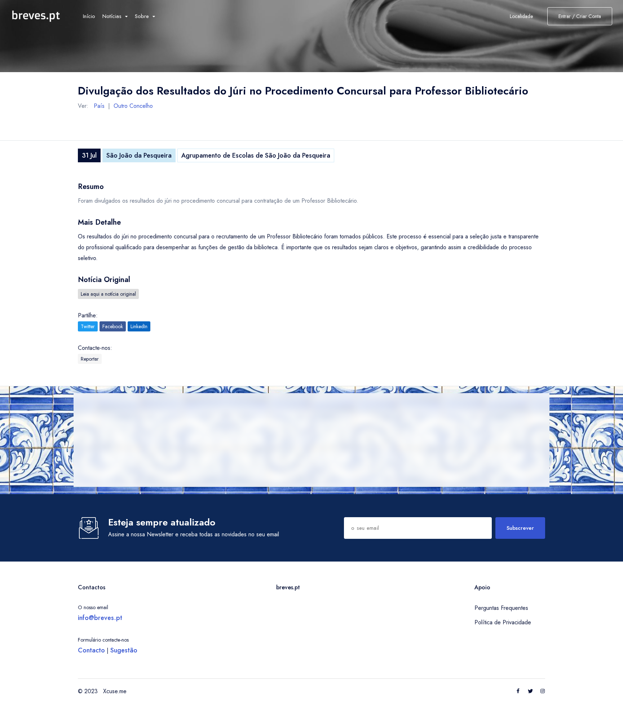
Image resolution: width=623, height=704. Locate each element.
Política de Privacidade (502, 622)
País (99, 106)
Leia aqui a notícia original (108, 294)
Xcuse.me (115, 691)
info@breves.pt (100, 617)
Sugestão (123, 650)
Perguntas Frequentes (501, 608)
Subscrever (520, 528)
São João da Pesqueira (139, 155)
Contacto (91, 650)
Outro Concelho (133, 106)
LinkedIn (139, 326)
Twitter (88, 326)
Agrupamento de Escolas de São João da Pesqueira (255, 155)
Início (89, 16)
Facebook (112, 326)
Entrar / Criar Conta (579, 16)
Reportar (90, 358)
